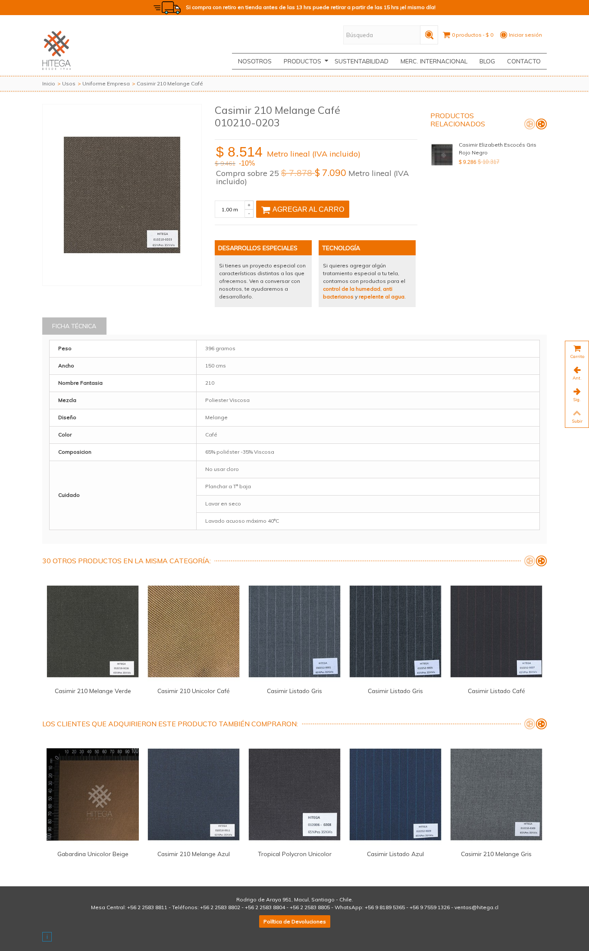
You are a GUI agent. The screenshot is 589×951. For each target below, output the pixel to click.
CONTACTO (524, 61)
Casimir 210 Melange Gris (496, 853)
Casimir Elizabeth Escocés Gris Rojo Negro (497, 148)
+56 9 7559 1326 (430, 907)
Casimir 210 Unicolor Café (193, 690)
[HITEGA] (56, 49)
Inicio (48, 83)
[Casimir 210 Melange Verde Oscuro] (93, 631)
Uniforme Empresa (106, 83)
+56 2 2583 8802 (220, 907)
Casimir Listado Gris (294, 690)
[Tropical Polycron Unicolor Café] (294, 794)
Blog (487, 61)
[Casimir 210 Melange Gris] (496, 794)
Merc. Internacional (434, 61)
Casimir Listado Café (496, 690)
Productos (302, 61)
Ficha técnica (74, 326)
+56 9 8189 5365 (385, 907)
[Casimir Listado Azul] (395, 794)
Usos (68, 83)
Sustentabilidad (361, 61)
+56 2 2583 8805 (310, 907)
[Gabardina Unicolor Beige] (93, 794)
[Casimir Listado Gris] (294, 631)
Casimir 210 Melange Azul (193, 853)
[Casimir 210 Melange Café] (122, 195)
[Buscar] (429, 34)
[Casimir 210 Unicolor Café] (193, 631)
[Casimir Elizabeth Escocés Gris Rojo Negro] (442, 155)
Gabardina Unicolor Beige (92, 853)
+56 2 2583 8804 (265, 907)
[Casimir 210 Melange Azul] (193, 794)
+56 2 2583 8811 (147, 907)
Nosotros (255, 61)
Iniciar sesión (525, 34)
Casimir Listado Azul (395, 853)
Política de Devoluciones (294, 921)
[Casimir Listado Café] (496, 631)
